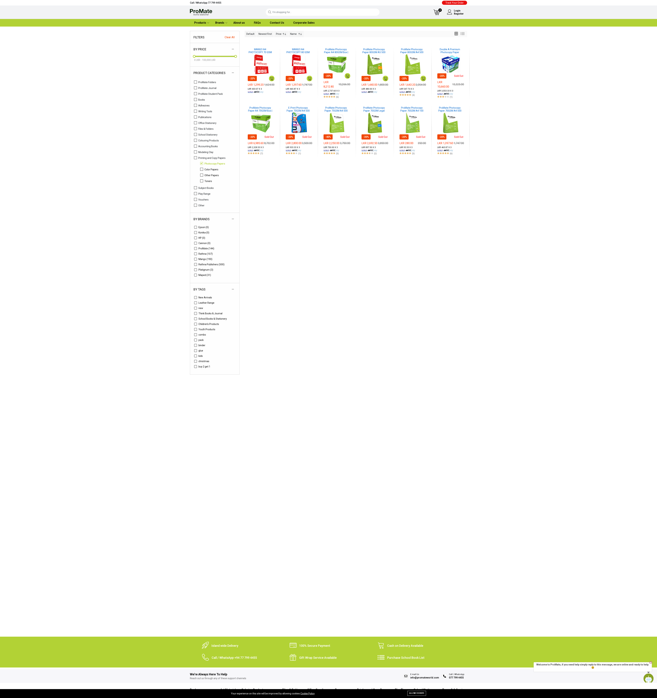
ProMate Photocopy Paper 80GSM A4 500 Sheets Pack (411, 51)
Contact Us (277, 22)
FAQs (257, 22)
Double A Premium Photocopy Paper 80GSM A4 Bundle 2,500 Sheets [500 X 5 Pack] (450, 51)
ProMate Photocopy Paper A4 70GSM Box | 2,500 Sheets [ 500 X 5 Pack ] (260, 109)
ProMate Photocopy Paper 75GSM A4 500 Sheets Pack (336, 109)
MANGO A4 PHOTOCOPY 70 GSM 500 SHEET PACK (260, 51)
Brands (219, 22)
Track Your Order (454, 2)
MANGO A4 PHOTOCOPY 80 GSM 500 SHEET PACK (298, 51)
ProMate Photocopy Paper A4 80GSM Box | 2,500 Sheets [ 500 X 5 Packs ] (336, 51)
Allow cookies (416, 693)
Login (457, 10)
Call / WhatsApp (205, 2)
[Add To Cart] (271, 78)
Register (459, 13)
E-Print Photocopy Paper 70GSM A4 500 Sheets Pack (298, 109)
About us (239, 22)
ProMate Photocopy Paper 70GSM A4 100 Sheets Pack (411, 109)
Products (200, 22)
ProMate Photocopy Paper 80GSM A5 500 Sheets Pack (373, 51)
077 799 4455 (456, 677)
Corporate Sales (304, 22)
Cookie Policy (307, 693)
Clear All (230, 37)
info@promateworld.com (424, 677)
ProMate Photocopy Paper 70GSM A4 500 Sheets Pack (449, 109)
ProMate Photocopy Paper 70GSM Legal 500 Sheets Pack (374, 109)
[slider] (194, 56)
